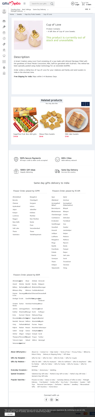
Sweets (19, 14)
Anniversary (44, 370)
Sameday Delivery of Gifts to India (69, 380)
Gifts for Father (46, 364)
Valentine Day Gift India (40, 374)
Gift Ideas (66, 354)
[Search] (51, 3)
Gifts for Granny (73, 364)
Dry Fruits (64, 382)
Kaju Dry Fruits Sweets (33, 14)
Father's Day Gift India (77, 374)
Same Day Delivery (39, 9)
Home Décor (53, 387)
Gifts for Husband (49, 361)
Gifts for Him (47, 358)
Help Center (54, 352)
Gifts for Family (59, 364)
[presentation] (83, 104)
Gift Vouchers (42, 387)
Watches (67, 384)
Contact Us (44, 352)
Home (12, 14)
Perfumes (58, 384)
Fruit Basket (44, 382)
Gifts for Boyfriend (79, 361)
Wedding (53, 370)
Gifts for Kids (58, 358)
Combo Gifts (54, 382)
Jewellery (75, 384)
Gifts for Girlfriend (64, 361)
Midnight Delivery (17, 11)
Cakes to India (50, 380)
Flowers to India (37, 380)
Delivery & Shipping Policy (52, 354)
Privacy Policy (77, 352)
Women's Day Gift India (40, 376)
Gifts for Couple (71, 358)
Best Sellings (26, 9)
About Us (35, 352)
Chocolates (74, 382)
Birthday (35, 370)
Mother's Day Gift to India (59, 374)
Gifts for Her (36, 358)
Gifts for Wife (36, 361)
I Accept (10, 414)
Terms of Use (65, 352)
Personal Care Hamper (45, 384)
